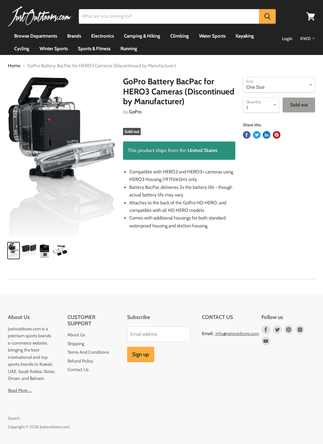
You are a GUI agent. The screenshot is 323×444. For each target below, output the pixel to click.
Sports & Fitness (94, 48)
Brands (74, 36)
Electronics (102, 36)
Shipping (76, 343)
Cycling (21, 48)
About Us (76, 335)
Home (14, 66)
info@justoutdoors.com (237, 333)
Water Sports (212, 36)
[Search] (267, 16)
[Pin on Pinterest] (276, 135)
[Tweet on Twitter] (257, 135)
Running (128, 48)
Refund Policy (80, 361)
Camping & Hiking (142, 36)
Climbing (179, 36)
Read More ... (20, 390)
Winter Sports (53, 48)
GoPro (135, 112)
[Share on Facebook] (246, 135)
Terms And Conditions (88, 352)
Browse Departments (35, 36)
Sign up (140, 354)
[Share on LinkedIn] (266, 135)
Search (14, 418)
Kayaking (245, 36)
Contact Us (78, 369)
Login (287, 38)
